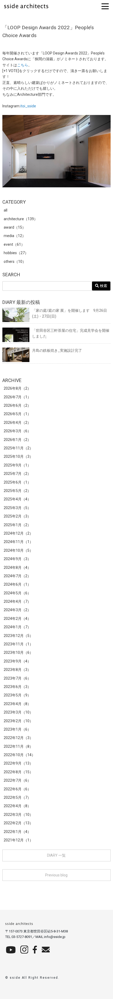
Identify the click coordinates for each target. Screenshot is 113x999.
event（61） (14, 244)
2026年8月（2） (17, 388)
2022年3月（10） (18, 814)
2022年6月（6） (17, 789)
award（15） (15, 227)
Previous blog (56, 875)
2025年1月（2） (17, 525)
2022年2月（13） (18, 823)
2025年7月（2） (17, 473)
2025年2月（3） (17, 516)
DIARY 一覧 (56, 855)
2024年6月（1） (17, 584)
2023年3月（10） (18, 712)
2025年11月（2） (18, 448)
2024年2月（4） (17, 618)
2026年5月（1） (17, 414)
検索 (103, 286)
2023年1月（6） (17, 729)
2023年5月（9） (17, 695)
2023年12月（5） (18, 636)
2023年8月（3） (17, 669)
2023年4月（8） (17, 704)
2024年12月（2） (18, 533)
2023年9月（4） (17, 661)
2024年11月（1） (18, 542)
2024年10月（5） (18, 550)
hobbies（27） (16, 253)
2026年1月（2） (17, 440)
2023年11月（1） (18, 644)
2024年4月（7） (17, 601)
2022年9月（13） (18, 763)
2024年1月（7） (17, 627)
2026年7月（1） (17, 397)
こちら (22, 65)
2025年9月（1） (17, 465)
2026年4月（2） (17, 422)
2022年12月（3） (18, 738)
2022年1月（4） (17, 832)
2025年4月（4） (17, 499)
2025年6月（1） (17, 482)
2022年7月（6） (17, 780)
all (5, 210)
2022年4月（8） (17, 806)
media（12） (15, 236)
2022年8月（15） (18, 772)
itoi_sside (28, 106)
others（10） (15, 261)
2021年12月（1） (18, 840)
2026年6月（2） (17, 405)
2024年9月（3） (17, 559)
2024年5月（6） (17, 593)
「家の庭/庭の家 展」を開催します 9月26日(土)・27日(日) (69, 313)
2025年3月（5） (17, 508)
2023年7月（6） (17, 678)
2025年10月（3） (18, 456)
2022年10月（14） (19, 755)
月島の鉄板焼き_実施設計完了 (57, 350)
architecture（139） (21, 219)
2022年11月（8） (18, 746)
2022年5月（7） (17, 797)
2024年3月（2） (17, 610)
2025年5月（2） (17, 491)
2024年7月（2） (17, 576)
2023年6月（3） (17, 687)
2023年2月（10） (18, 721)
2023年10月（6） (18, 652)
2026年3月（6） (17, 431)
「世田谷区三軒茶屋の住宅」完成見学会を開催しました (70, 333)
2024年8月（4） (17, 567)
